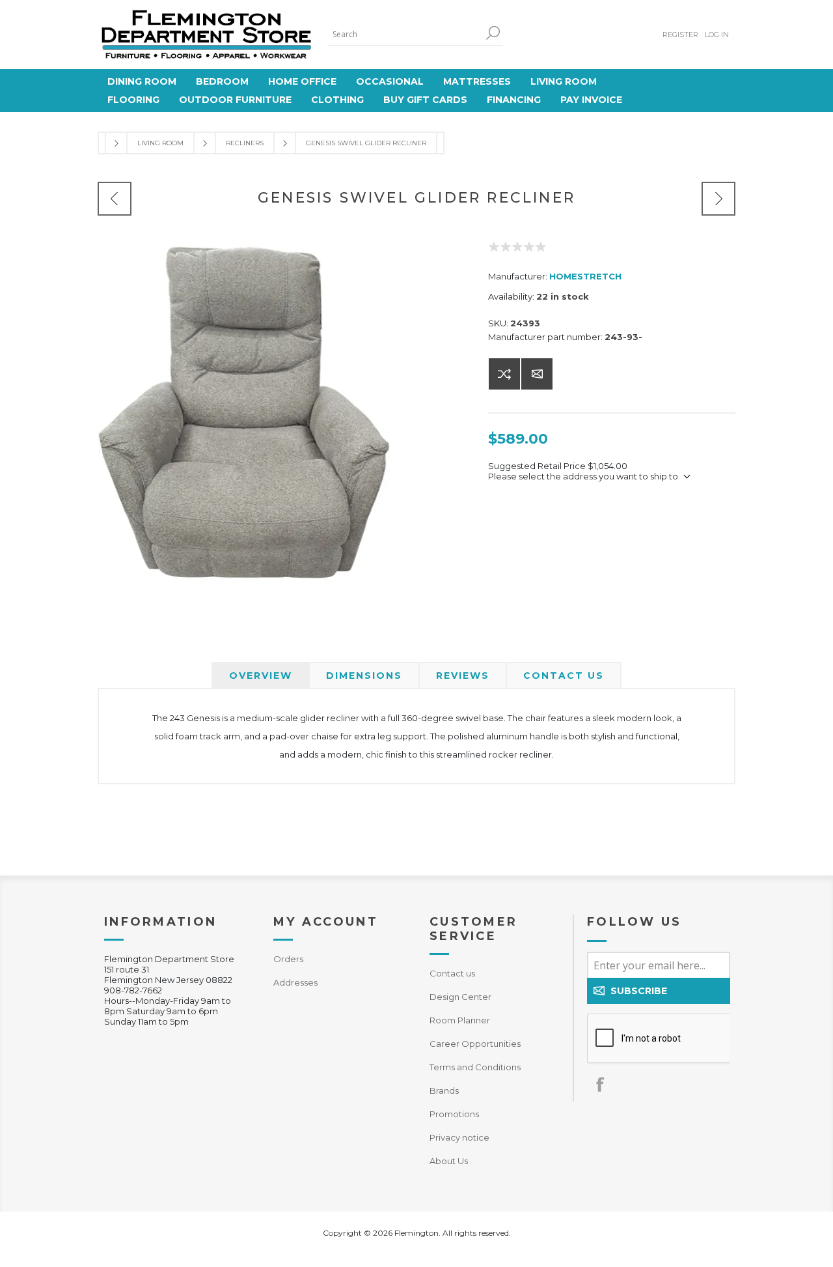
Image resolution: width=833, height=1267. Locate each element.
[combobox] (405, 34)
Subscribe (638, 991)
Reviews (462, 675)
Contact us (452, 973)
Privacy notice (459, 1137)
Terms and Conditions (475, 1067)
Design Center (460, 996)
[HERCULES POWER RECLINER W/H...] (718, 199)
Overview (260, 675)
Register (680, 34)
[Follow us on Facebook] (600, 1084)
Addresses (295, 982)
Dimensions (364, 675)
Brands (444, 1090)
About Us (449, 1161)
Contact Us (563, 675)
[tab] (261, 675)
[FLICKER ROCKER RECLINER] (114, 199)
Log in (717, 34)
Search (493, 32)
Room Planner (460, 1020)
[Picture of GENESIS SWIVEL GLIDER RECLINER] (245, 415)
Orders (288, 959)
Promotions (454, 1114)
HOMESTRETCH (585, 276)
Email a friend (537, 374)
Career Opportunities (475, 1043)
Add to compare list (504, 374)
